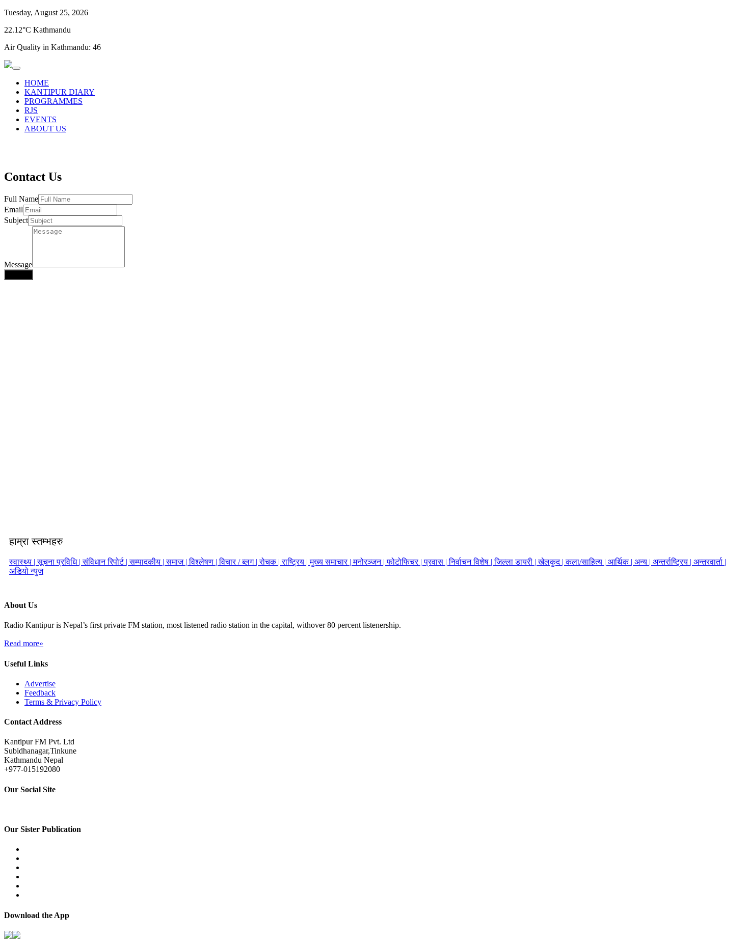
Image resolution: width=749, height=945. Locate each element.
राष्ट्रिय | (296, 562)
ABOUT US (45, 128)
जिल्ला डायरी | (516, 562)
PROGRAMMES (53, 101)
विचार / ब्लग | (239, 562)
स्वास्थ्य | (23, 562)
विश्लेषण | (204, 562)
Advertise (40, 683)
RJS (31, 110)
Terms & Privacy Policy (62, 702)
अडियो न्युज (26, 571)
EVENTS (40, 119)
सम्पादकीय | (147, 562)
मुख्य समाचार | (331, 562)
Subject (16, 220)
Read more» (23, 643)
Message (18, 264)
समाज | (177, 562)
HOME (36, 82)
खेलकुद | (552, 562)
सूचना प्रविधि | (60, 562)
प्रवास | (436, 562)
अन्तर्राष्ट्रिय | (673, 562)
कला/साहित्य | (587, 562)
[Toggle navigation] (16, 68)
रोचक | (270, 562)
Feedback (40, 692)
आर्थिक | (621, 562)
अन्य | (643, 562)
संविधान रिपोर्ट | (106, 562)
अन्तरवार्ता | (709, 562)
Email (13, 209)
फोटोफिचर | (405, 562)
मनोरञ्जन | (370, 562)
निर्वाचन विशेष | (471, 562)
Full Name (21, 198)
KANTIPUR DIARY (59, 92)
